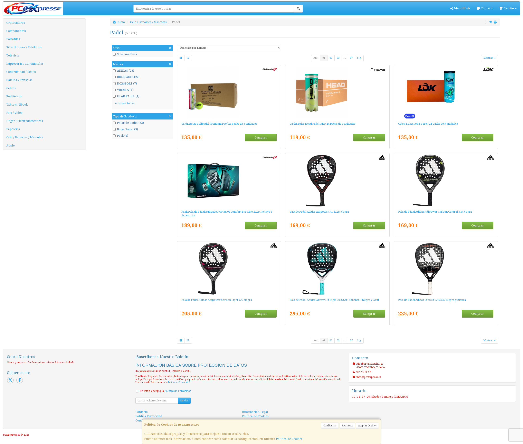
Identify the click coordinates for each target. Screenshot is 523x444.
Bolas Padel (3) (127, 129)
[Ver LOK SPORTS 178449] (446, 92)
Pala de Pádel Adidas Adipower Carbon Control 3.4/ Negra (435, 211)
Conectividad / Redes (21, 71)
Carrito (509, 8)
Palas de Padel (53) (130, 122)
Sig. (359, 57)
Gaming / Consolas (19, 80)
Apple (10, 145)
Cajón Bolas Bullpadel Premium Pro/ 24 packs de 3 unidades (219, 123)
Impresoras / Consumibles (25, 63)
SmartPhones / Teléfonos (24, 47)
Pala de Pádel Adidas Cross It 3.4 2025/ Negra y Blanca (432, 299)
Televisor (13, 55)
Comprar (261, 137)
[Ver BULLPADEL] (229, 180)
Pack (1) (122, 135)
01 (323, 57)
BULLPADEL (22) (128, 77)
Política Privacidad (148, 416)
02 (331, 57)
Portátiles (13, 39)
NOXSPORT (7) (127, 83)
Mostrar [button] (488, 57)
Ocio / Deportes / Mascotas (24, 137)
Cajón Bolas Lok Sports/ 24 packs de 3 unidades (428, 123)
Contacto (486, 8)
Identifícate (461, 8)
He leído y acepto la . (166, 390)
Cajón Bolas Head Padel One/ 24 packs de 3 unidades (322, 123)
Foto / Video (14, 112)
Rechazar (347, 425)
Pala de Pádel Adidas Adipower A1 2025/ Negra (319, 211)
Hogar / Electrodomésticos (24, 121)
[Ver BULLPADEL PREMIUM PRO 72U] (229, 92)
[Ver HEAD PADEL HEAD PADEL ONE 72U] (337, 92)
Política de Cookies (289, 439)
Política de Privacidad (179, 382)
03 (338, 57)
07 (351, 57)
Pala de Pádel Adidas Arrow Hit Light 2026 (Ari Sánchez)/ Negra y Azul (334, 299)
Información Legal (255, 412)
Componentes (16, 31)
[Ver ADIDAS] (337, 180)
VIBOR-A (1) (125, 89)
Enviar (184, 400)
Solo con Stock (127, 54)
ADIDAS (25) (125, 70)
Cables (11, 88)
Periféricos (14, 96)
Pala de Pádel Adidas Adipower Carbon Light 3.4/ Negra (216, 299)
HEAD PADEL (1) (128, 96)
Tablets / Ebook (17, 104)
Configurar (329, 425)
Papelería (13, 129)
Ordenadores (15, 22)
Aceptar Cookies (367, 425)
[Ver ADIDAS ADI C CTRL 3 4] (446, 180)
